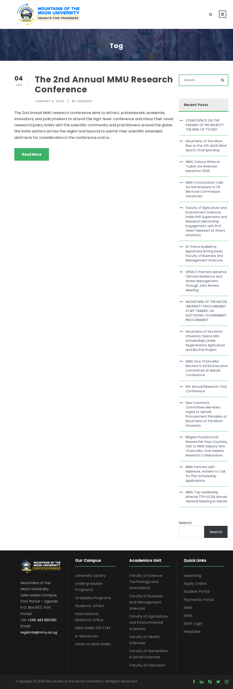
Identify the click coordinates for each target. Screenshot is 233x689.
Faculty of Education (147, 665)
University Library (90, 575)
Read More (31, 154)
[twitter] (218, 682)
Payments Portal (199, 599)
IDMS (188, 615)
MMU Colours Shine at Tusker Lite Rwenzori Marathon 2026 (203, 166)
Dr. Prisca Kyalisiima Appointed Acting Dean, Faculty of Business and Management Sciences (204, 253)
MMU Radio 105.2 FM (92, 628)
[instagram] (226, 682)
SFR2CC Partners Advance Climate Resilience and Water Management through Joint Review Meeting (206, 281)
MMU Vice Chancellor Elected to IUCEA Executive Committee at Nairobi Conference (207, 368)
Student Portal (197, 591)
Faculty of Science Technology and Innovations (145, 581)
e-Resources (86, 636)
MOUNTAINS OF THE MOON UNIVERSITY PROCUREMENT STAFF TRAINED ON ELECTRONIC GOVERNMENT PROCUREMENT (206, 310)
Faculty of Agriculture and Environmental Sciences (148, 622)
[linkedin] (201, 682)
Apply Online (195, 583)
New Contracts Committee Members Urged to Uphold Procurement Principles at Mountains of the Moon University (206, 414)
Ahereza (84, 101)
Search (185, 522)
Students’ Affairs (89, 605)
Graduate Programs (93, 597)
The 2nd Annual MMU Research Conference (104, 84)
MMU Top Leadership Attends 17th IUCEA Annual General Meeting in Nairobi (206, 497)
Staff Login (193, 623)
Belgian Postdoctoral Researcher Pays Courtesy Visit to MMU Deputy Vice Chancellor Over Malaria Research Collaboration (206, 446)
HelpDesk (192, 631)
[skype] (210, 682)
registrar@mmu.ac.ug (38, 632)
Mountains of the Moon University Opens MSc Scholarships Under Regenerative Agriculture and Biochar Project (205, 340)
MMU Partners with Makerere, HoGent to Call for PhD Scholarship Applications (205, 474)
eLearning (192, 575)
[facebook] (194, 682)
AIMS (188, 607)
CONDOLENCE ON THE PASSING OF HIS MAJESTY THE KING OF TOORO (205, 125)
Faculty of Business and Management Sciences (146, 602)
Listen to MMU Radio (93, 644)
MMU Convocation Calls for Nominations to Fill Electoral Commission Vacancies (204, 189)
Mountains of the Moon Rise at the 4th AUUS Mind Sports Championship (206, 145)
